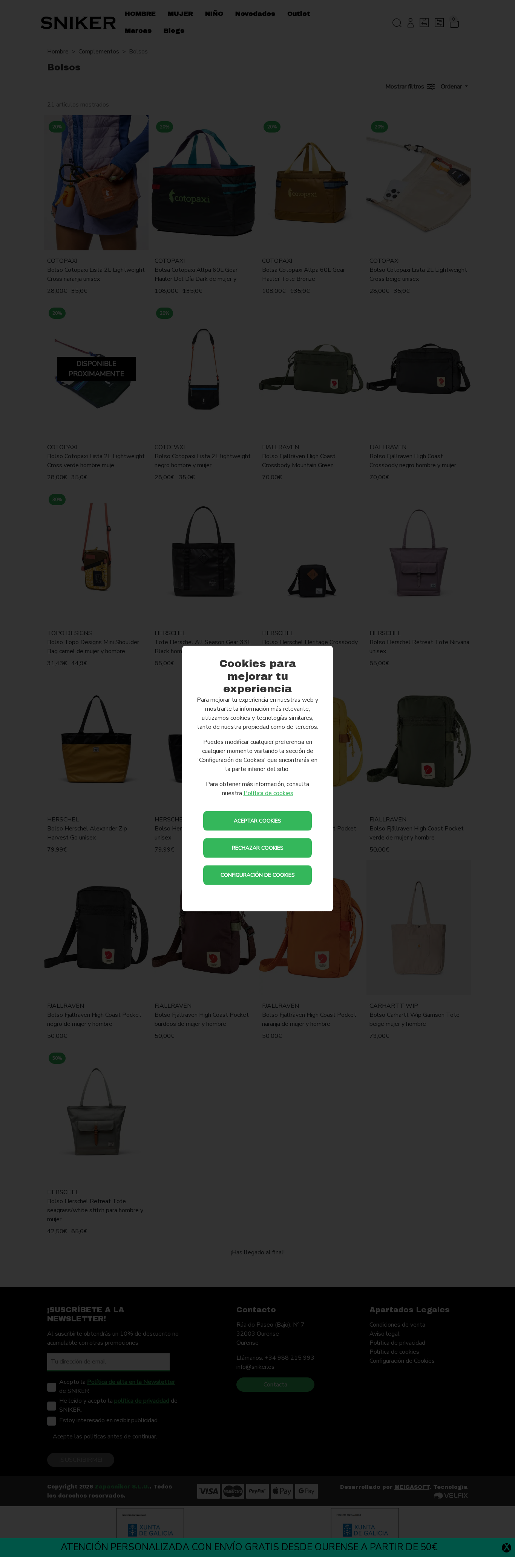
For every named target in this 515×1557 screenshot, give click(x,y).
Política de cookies (268, 793)
